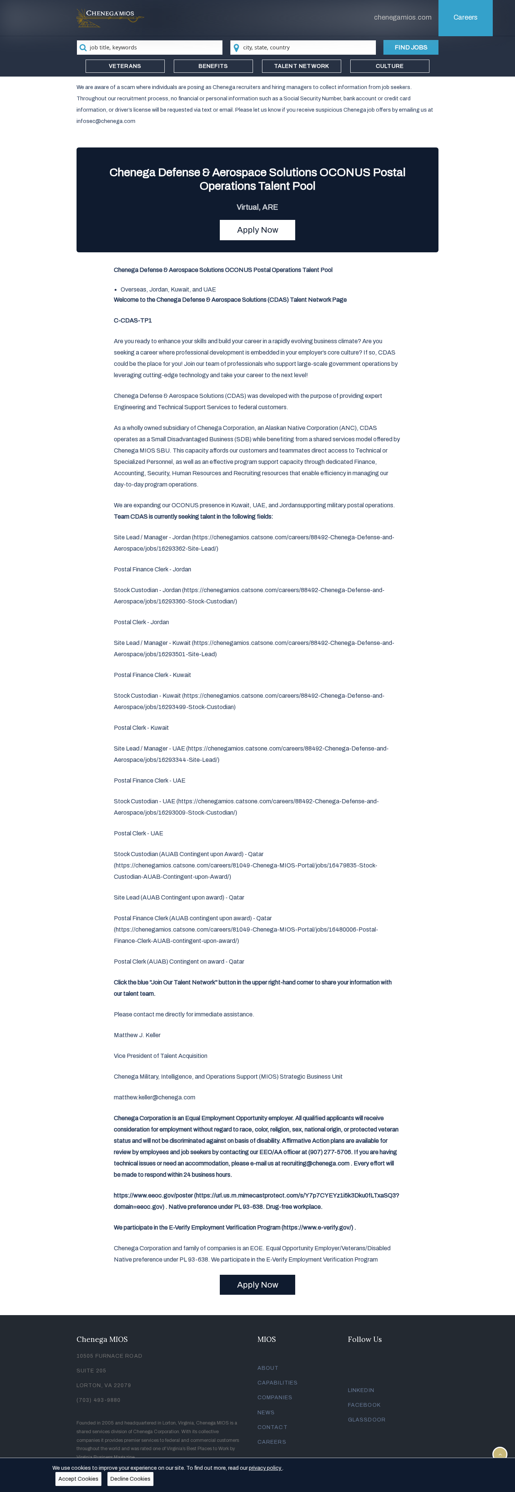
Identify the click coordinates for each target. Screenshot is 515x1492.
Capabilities (278, 1383)
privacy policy (265, 1468)
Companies (275, 1397)
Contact (273, 1427)
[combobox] (150, 47)
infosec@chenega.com (106, 121)
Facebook (364, 1405)
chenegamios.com (402, 17)
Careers (466, 17)
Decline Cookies (130, 1479)
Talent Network (302, 66)
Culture (390, 66)
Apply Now (257, 230)
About (268, 1368)
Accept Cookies (78, 1479)
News (266, 1412)
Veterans (125, 66)
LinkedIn (361, 1390)
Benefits (213, 66)
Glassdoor (367, 1420)
